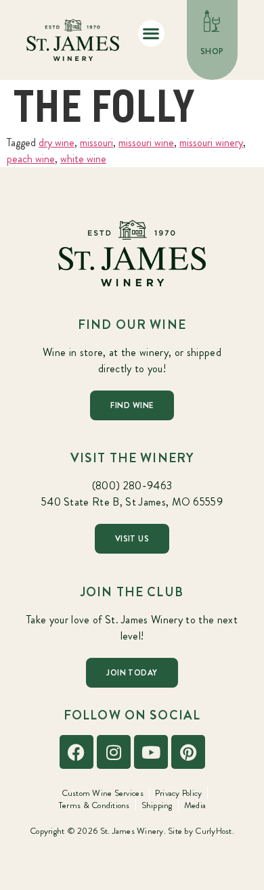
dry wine (56, 142)
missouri (96, 142)
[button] (151, 33)
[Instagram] (114, 752)
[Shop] (212, 21)
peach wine (31, 158)
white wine (83, 158)
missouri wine (146, 142)
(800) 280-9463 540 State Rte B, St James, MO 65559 (132, 494)
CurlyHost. (214, 830)
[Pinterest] (188, 752)
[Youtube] (151, 752)
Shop (212, 51)
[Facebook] (76, 752)
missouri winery (211, 142)
